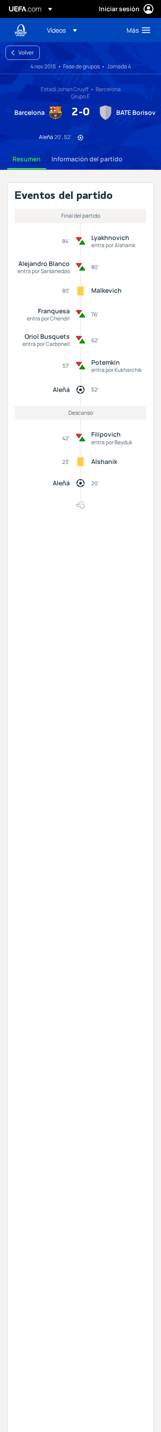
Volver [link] (26, 52)
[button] (62, 30)
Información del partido (87, 159)
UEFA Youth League (20, 30)
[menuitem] (79, 30)
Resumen (27, 159)
